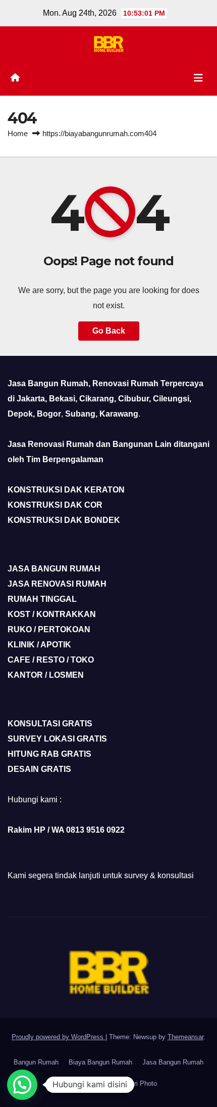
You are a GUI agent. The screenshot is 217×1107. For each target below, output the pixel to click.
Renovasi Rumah (86, 1083)
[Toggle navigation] (198, 78)
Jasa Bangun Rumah (172, 1062)
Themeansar (185, 1037)
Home (18, 133)
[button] (22, 1085)
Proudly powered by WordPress (58, 1037)
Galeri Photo (139, 1083)
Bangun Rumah (36, 1062)
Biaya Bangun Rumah (100, 1062)
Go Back (108, 330)
